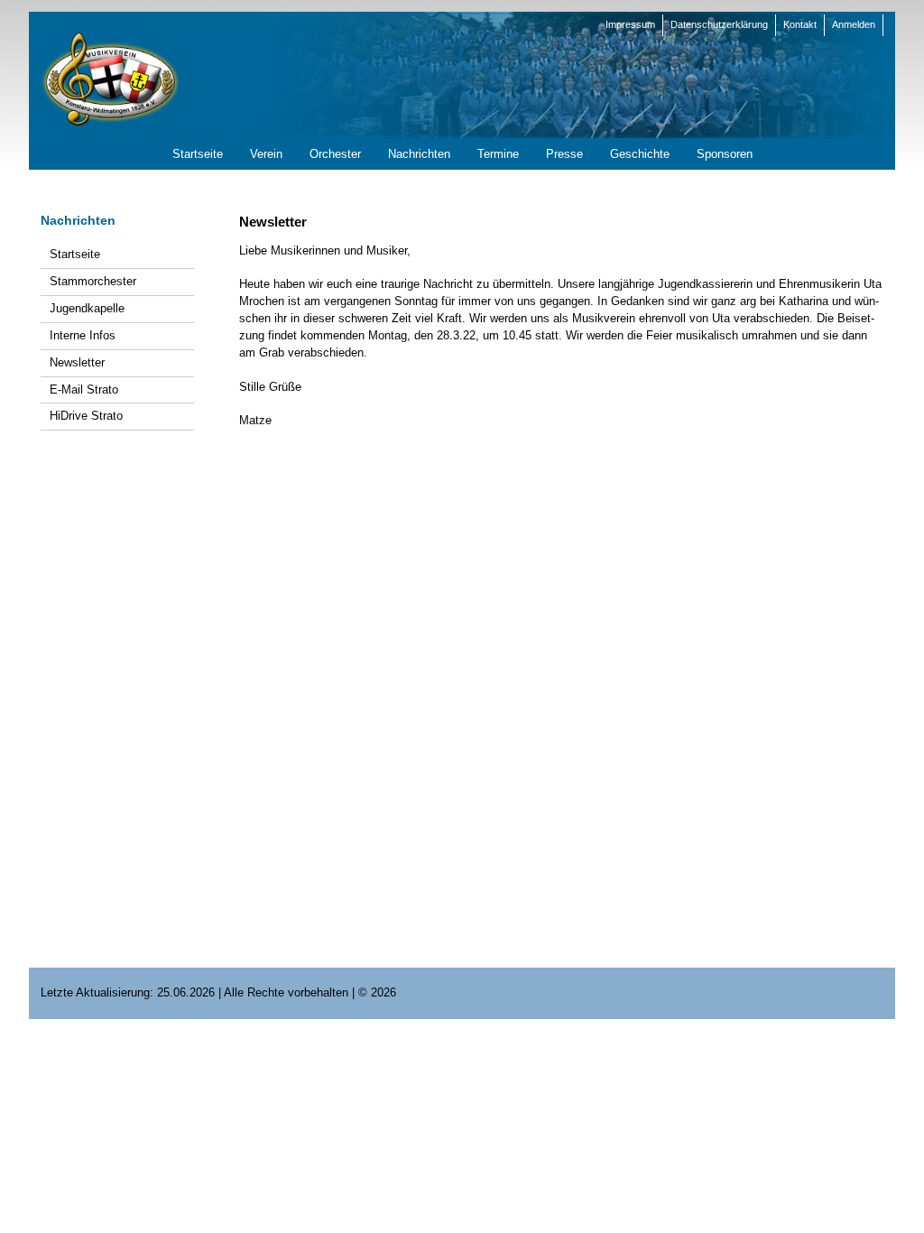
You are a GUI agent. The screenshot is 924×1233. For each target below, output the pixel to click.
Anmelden (853, 24)
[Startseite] (110, 78)
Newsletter (77, 362)
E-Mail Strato (84, 389)
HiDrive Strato (86, 415)
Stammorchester (93, 281)
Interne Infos (83, 335)
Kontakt (800, 24)
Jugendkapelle (87, 308)
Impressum (630, 24)
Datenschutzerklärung (719, 24)
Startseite (75, 254)
